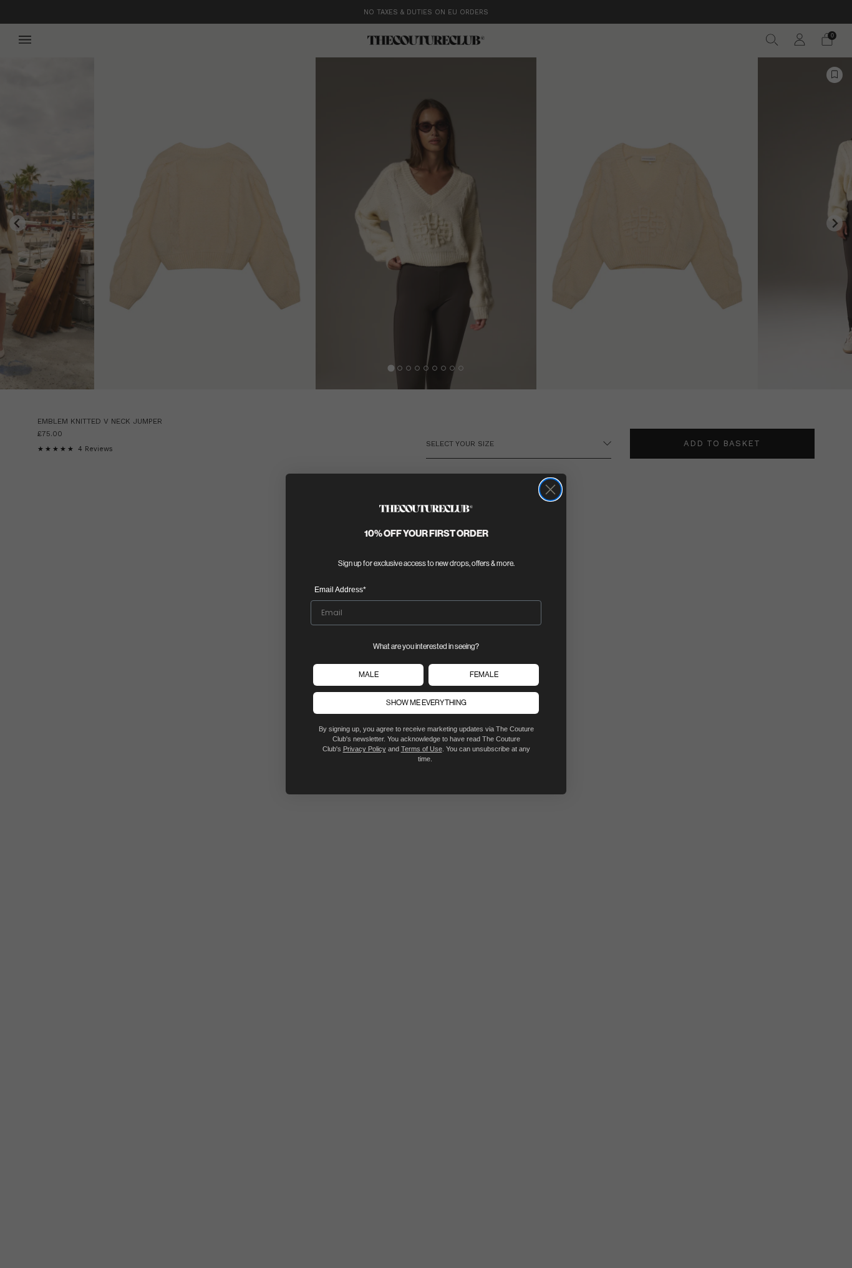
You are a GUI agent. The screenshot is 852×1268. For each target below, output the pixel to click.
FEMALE (484, 674)
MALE (369, 674)
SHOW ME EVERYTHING (426, 702)
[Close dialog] (550, 489)
